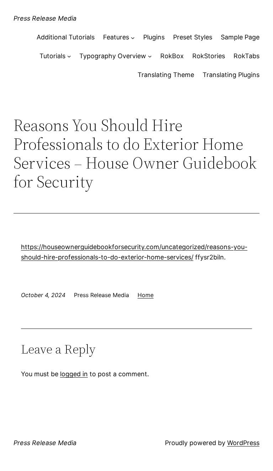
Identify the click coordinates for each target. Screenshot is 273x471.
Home (146, 295)
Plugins (154, 37)
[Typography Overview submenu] (150, 56)
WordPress (243, 443)
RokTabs (246, 56)
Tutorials (52, 56)
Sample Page (240, 37)
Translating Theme (166, 74)
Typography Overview (112, 56)
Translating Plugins (231, 74)
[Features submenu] (133, 37)
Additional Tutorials (66, 37)
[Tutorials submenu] (69, 56)
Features (116, 37)
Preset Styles (192, 37)
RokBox (172, 56)
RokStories (208, 56)
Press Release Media (45, 18)
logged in (74, 374)
